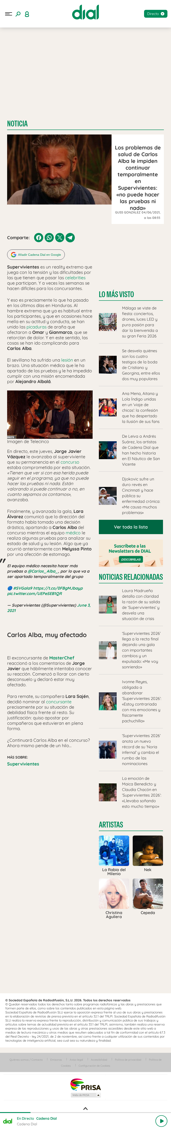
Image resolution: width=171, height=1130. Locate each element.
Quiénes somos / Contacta (26, 1059)
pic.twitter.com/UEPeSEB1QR (34, 593)
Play (161, 1121)
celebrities (75, 277)
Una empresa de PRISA (85, 1084)
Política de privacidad (128, 1059)
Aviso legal (76, 1059)
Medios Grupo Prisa (86, 1095)
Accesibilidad (99, 1059)
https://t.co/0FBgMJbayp (58, 588)
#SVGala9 (22, 588)
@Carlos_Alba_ (43, 571)
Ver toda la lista (131, 527)
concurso (70, 462)
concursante (58, 701)
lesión (67, 360)
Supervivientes (23, 764)
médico (73, 532)
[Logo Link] (85, 12)
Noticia (17, 123)
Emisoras (56, 1059)
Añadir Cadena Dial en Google (39, 254)
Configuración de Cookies (94, 1065)
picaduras (36, 327)
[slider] (85, 1112)
